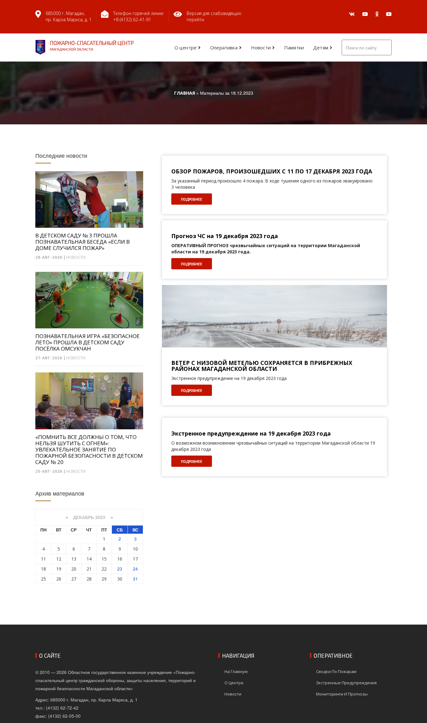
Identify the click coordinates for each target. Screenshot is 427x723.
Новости (261, 47)
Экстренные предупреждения (346, 683)
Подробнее (191, 199)
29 (104, 579)
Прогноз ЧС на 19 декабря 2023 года (224, 236)
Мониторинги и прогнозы (342, 694)
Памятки (294, 47)
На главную (236, 671)
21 (89, 569)
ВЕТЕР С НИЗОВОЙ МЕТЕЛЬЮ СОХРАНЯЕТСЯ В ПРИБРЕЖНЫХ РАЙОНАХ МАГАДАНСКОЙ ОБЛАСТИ (261, 366)
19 (58, 569)
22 (104, 569)
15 (104, 559)
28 (89, 579)
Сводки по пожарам (336, 671)
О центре (185, 47)
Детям (320, 47)
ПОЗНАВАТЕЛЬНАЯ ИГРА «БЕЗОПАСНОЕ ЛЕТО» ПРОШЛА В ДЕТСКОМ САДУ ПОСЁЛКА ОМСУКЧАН (87, 342)
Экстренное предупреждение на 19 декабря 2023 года (251, 434)
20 (73, 569)
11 (43, 559)
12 (58, 559)
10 (135, 549)
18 (43, 569)
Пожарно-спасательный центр (92, 45)
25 (43, 579)
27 (73, 579)
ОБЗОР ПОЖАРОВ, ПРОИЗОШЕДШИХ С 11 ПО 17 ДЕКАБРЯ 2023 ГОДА (271, 171)
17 (135, 559)
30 (119, 579)
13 (73, 559)
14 (89, 559)
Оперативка (224, 47)
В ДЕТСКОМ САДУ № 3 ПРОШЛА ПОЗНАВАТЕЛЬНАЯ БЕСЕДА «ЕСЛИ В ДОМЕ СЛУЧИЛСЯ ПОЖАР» (82, 241)
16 (119, 559)
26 (58, 579)
